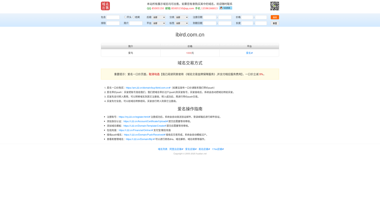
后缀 (149, 17)
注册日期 (197, 17)
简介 (126, 23)
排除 (103, 23)
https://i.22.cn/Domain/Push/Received (143, 134)
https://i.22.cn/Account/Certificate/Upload (145, 121)
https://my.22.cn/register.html (133, 116)
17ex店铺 (217, 149)
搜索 (275, 17)
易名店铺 (203, 149)
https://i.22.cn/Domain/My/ (139, 139)
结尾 (137, 17)
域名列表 (162, 149)
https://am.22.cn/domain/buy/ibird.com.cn (147, 87)
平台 (149, 23)
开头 (129, 17)
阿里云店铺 (175, 149)
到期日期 (197, 23)
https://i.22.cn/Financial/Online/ (135, 130)
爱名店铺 (190, 149)
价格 (238, 17)
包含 (103, 17)
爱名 (248, 53)
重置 (275, 23)
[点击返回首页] (105, 5)
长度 (238, 23)
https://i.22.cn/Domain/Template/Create (144, 125)
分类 (172, 17)
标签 (172, 23)
